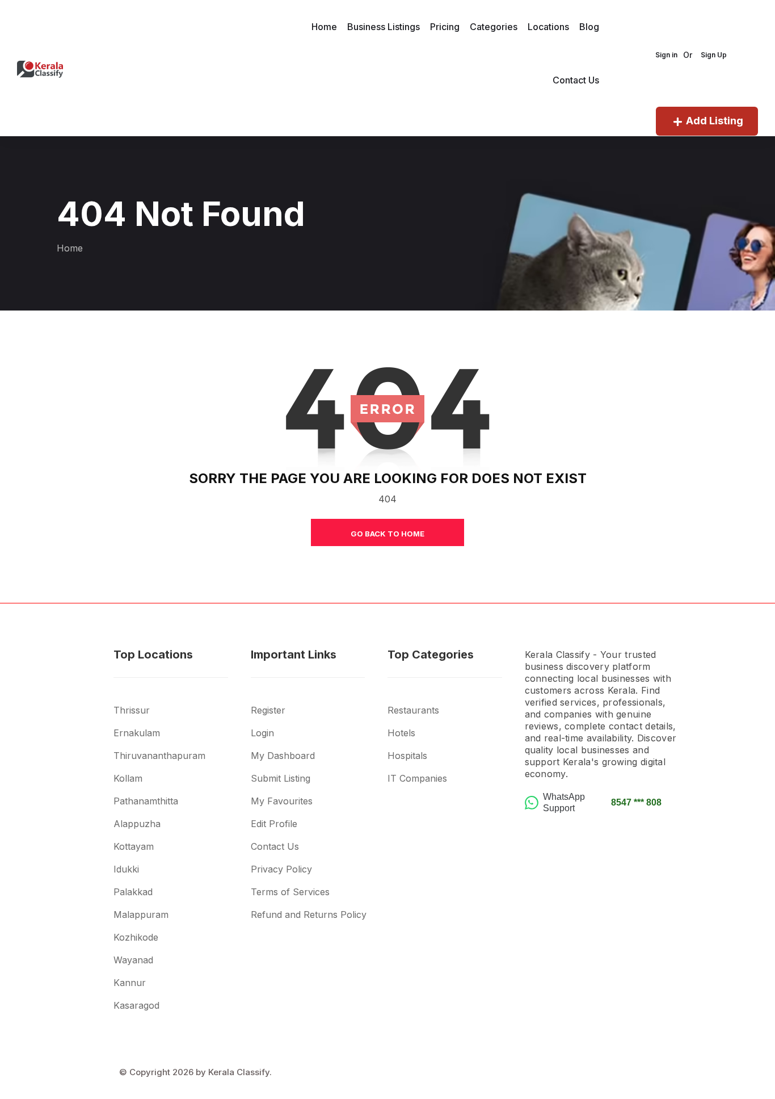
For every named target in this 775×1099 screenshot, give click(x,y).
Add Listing (714, 121)
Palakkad (133, 891)
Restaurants (413, 710)
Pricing (445, 26)
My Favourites (282, 801)
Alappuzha (137, 823)
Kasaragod (136, 1005)
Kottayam (133, 846)
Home (324, 26)
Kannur (129, 982)
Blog (589, 26)
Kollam (127, 778)
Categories (493, 26)
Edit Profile (274, 823)
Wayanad (133, 960)
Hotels (401, 733)
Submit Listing (280, 778)
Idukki (126, 869)
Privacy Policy (281, 869)
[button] (182, 694)
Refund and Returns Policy (309, 914)
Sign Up (714, 55)
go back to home (387, 533)
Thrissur (131, 710)
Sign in (666, 55)
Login (262, 733)
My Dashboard (283, 755)
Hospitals (407, 755)
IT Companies (417, 778)
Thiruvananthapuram (159, 755)
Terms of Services (290, 891)
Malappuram (141, 914)
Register (268, 710)
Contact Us (576, 80)
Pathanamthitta (145, 801)
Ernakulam (136, 733)
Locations (548, 26)
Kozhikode (135, 937)
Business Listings (383, 26)
